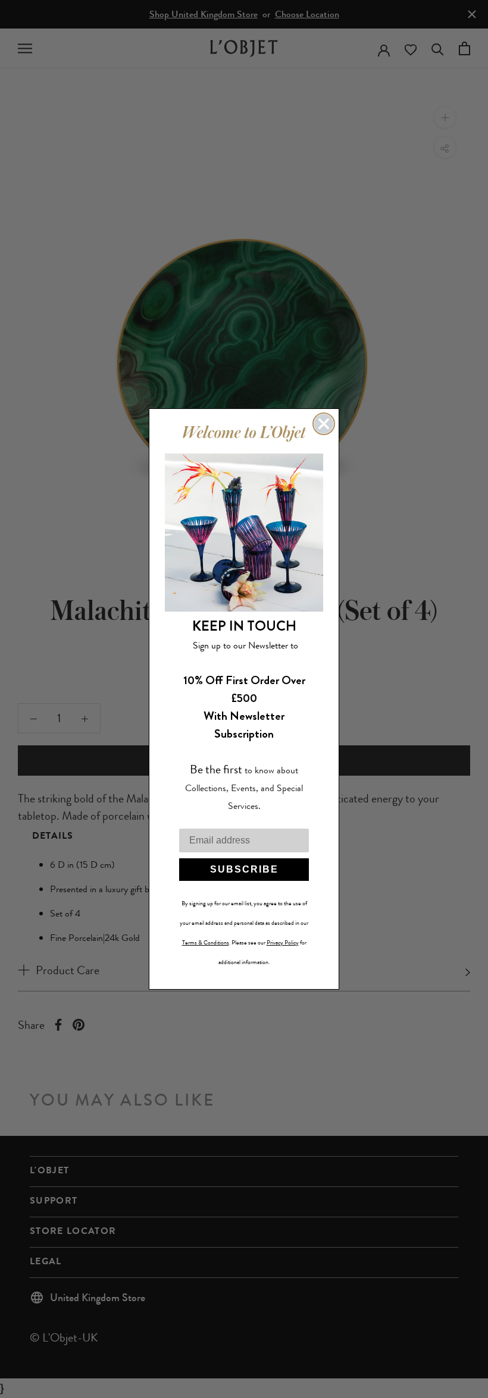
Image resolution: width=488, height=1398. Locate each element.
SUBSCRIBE (244, 869)
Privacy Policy (283, 943)
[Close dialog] (323, 423)
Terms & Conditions (205, 943)
